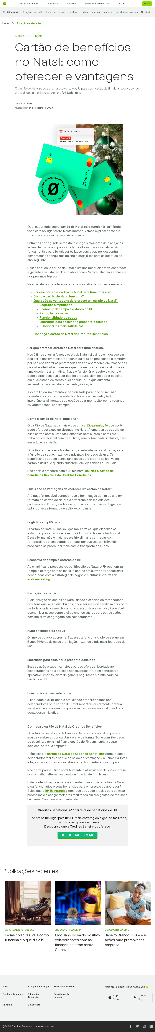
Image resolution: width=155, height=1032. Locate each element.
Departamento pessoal (126, 12)
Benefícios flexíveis (56, 12)
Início (5, 987)
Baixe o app (34, 1005)
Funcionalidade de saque (58, 317)
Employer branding (78, 12)
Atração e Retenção (33, 12)
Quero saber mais (77, 835)
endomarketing (38, 579)
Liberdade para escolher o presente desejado (73, 321)
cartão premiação (95, 425)
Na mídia (145, 12)
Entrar (147, 4)
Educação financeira (101, 12)
